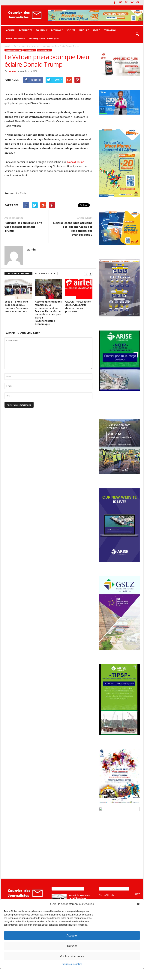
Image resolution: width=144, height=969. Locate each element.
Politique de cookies (72, 964)
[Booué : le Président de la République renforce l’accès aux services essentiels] (18, 289)
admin (12, 70)
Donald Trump (75, 161)
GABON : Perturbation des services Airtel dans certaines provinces (78, 306)
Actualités (25, 30)
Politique (41, 30)
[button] (138, 904)
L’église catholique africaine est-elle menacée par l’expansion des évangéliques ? (72, 228)
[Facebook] (114, 2)
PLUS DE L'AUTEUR (45, 273)
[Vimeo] (126, 2)
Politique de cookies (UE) (43, 38)
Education (110, 30)
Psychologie (44, 50)
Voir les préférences (72, 956)
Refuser (72, 945)
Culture (84, 30)
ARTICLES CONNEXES (18, 273)
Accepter (72, 935)
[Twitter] (120, 2)
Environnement (15, 38)
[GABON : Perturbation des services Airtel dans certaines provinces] (78, 289)
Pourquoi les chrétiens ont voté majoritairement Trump (23, 226)
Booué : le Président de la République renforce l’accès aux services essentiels (16, 306)
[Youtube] (138, 2)
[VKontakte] (132, 2)
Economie (57, 30)
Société (70, 30)
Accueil (10, 30)
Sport (96, 30)
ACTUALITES (106, 895)
